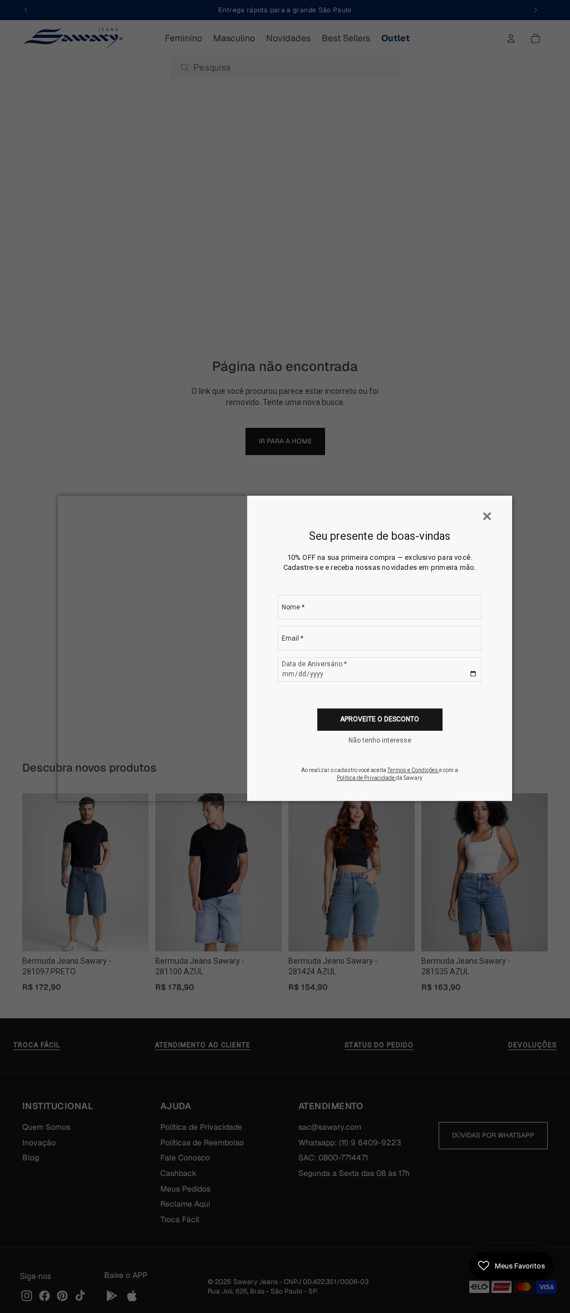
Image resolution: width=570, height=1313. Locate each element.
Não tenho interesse (379, 740)
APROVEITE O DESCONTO (379, 719)
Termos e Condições (413, 770)
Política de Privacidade (366, 778)
